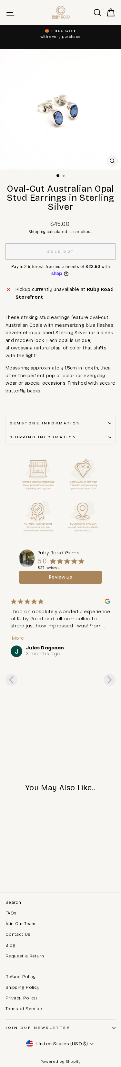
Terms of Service (23, 1008)
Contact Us (18, 934)
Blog (10, 945)
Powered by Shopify (60, 1061)
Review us (60, 577)
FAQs (10, 913)
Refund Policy (20, 976)
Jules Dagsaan (45, 648)
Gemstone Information (45, 423)
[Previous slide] (11, 680)
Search (13, 902)
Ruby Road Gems (58, 553)
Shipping (36, 231)
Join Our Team (20, 923)
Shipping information (43, 437)
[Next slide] (110, 680)
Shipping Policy (22, 987)
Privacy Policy (21, 998)
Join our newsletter (37, 1027)
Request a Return (24, 956)
